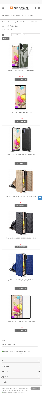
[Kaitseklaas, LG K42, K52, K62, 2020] (21, 98)
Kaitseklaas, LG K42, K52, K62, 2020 (21, 112)
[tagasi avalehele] (2, 21)
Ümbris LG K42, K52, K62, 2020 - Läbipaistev (21, 71)
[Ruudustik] (3, 35)
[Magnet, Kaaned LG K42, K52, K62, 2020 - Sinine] (21, 265)
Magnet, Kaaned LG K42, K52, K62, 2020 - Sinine (21, 280)
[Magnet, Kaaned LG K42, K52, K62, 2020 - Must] (21, 223)
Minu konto (5, 366)
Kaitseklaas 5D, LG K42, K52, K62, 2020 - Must (21, 322)
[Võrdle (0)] (38, 2)
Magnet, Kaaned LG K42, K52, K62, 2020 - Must (21, 238)
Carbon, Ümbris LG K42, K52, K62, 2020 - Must (21, 154)
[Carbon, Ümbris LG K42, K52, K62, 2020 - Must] (21, 139)
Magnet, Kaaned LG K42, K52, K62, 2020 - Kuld (21, 196)
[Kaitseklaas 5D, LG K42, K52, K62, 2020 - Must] (21, 307)
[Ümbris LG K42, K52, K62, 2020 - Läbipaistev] (21, 56)
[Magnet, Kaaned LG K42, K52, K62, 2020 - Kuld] (21, 181)
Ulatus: (4, 344)
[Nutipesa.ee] (21, 8)
